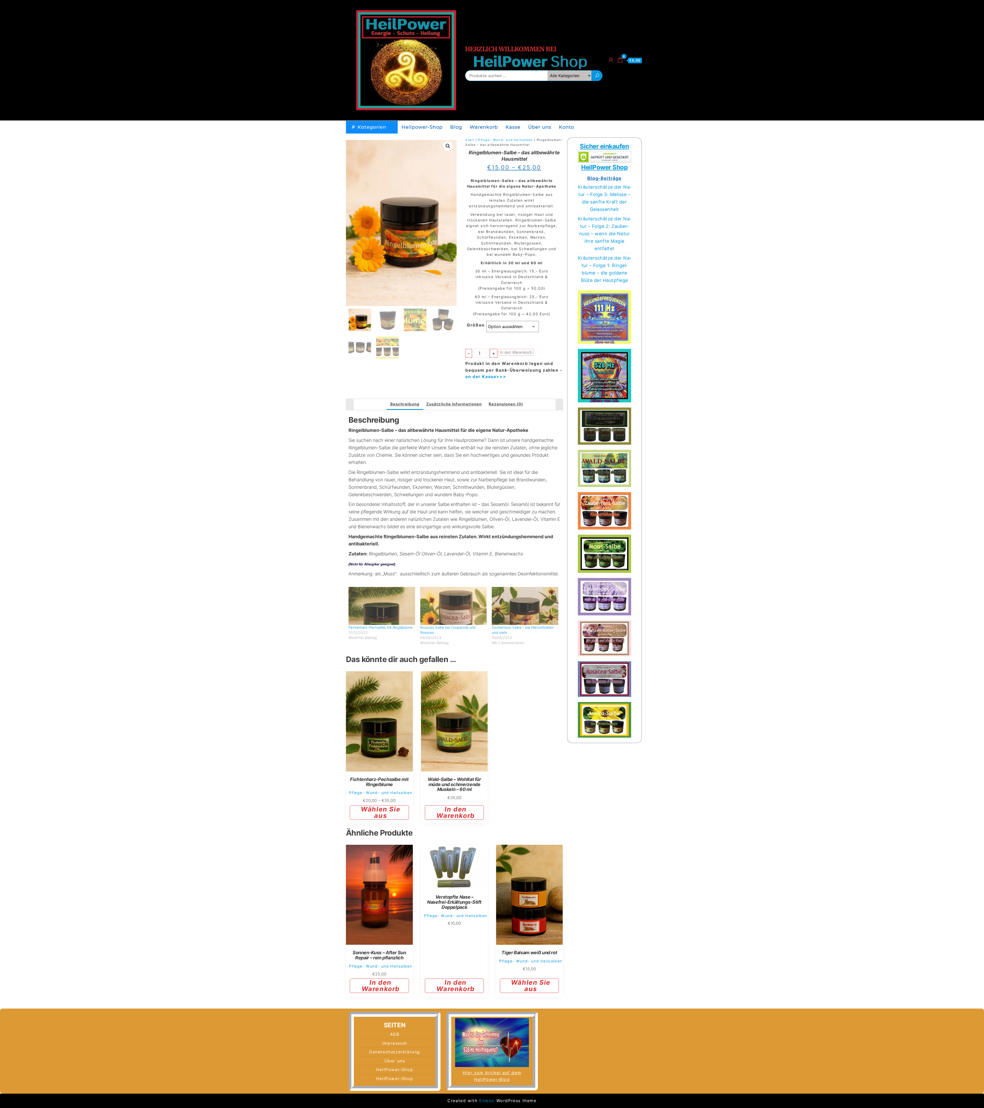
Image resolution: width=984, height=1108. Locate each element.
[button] (448, 146)
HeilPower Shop (604, 167)
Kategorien (371, 127)
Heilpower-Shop (422, 127)
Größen (476, 325)
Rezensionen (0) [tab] (506, 404)
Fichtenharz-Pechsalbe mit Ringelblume (380, 627)
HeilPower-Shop (394, 1069)
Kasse (513, 127)
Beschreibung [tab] (404, 404)
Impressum (394, 1043)
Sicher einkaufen (604, 146)
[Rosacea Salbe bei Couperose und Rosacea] (453, 606)
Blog (456, 127)
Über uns (539, 127)
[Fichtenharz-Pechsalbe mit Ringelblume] (381, 606)
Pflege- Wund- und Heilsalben (505, 140)
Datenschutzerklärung (394, 1051)
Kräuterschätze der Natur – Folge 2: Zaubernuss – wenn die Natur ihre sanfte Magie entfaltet (604, 233)
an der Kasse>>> (485, 376)
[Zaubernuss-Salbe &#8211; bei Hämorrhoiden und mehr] (525, 606)
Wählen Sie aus (380, 812)
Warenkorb (484, 127)
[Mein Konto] (611, 60)
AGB (394, 1034)
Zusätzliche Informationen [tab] (454, 404)
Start (469, 140)
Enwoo (487, 1100)
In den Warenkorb (516, 352)
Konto (566, 127)
